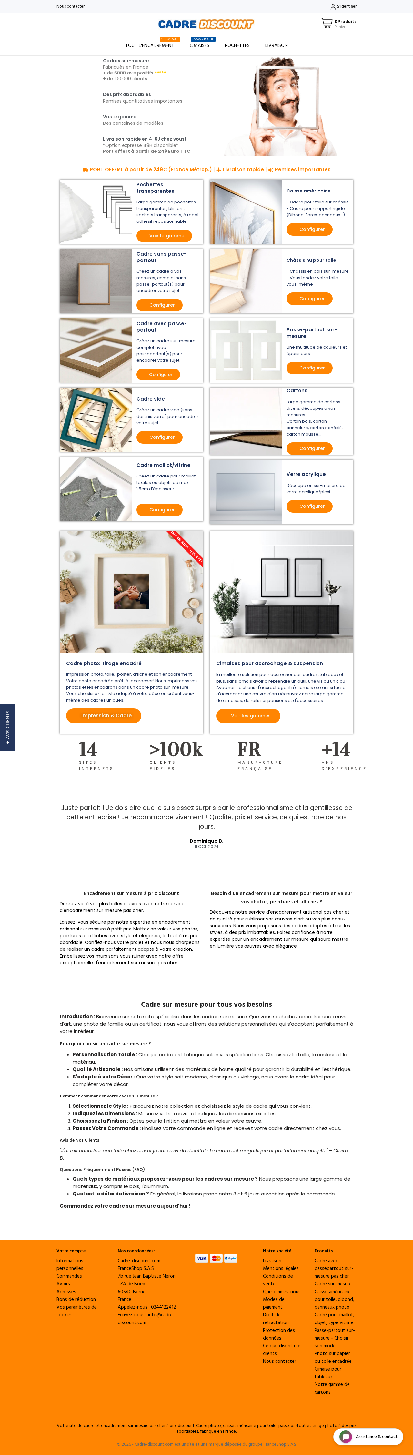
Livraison (276, 46)
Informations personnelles (69, 1265)
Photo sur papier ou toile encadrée (333, 1357)
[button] (7, 727)
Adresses (66, 1292)
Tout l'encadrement (152, 43)
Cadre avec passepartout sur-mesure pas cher (334, 1268)
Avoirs (63, 1284)
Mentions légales (281, 1269)
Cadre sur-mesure (333, 1284)
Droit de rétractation (276, 1319)
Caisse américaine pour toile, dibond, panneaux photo (334, 1299)
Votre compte (71, 1251)
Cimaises (202, 43)
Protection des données (279, 1334)
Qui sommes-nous (282, 1292)
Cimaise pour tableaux (328, 1373)
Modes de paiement (274, 1303)
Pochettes (237, 46)
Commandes (69, 1276)
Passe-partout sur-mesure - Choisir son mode (335, 1338)
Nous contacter (70, 6)
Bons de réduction (76, 1299)
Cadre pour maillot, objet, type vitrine (334, 1319)
